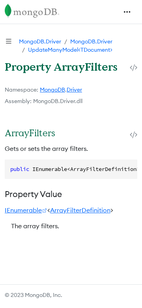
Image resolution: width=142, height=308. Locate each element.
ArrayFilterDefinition (80, 210)
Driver (74, 89)
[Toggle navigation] (127, 12)
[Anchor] (63, 133)
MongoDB (52, 89)
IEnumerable (23, 210)
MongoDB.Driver (40, 41)
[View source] (133, 67)
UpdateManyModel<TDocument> (70, 49)
